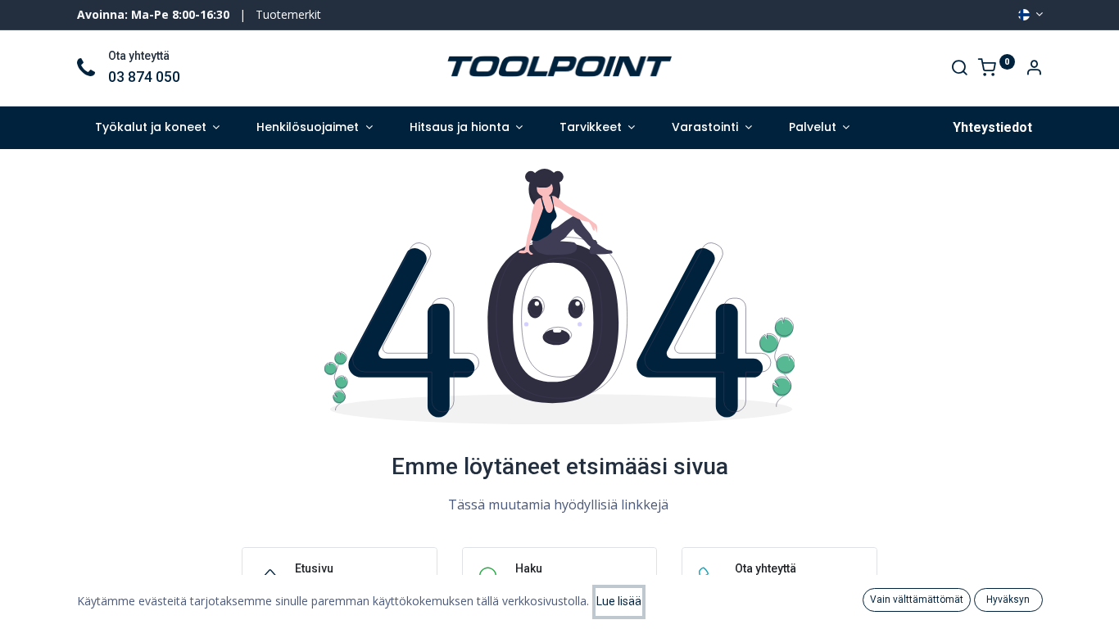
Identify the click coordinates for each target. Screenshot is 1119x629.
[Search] (959, 69)
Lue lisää (618, 601)
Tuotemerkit (288, 14)
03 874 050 (144, 77)
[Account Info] (1034, 69)
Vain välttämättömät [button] (916, 599)
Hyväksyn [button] (1008, 599)
